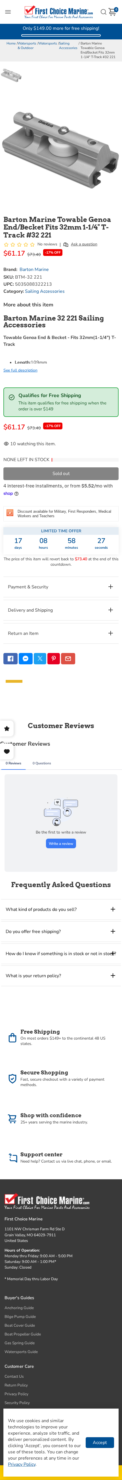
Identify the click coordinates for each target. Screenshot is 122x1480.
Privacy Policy (16, 1394)
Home (11, 43)
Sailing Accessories (68, 45)
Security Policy (17, 1402)
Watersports (47, 43)
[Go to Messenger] (26, 658)
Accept (100, 1442)
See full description (20, 370)
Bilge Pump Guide (20, 1316)
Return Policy (16, 1385)
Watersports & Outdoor (27, 45)
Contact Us (14, 1376)
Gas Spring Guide (20, 1343)
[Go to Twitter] (40, 658)
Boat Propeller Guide (23, 1334)
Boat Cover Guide (20, 1325)
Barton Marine (34, 269)
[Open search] (103, 11)
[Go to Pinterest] (53, 658)
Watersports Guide (21, 1351)
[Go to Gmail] (68, 658)
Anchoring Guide (19, 1308)
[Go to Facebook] (10, 658)
